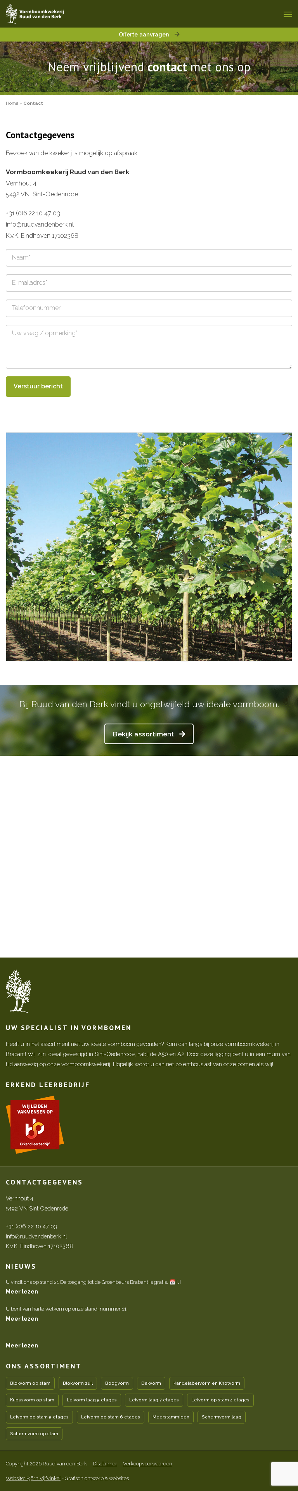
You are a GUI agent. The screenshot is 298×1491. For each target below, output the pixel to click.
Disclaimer (105, 1464)
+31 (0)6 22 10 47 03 (33, 213)
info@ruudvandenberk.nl (40, 224)
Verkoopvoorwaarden (147, 1464)
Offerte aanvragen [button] (145, 34)
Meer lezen (22, 1291)
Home (12, 103)
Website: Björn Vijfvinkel (33, 1478)
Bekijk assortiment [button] (144, 734)
